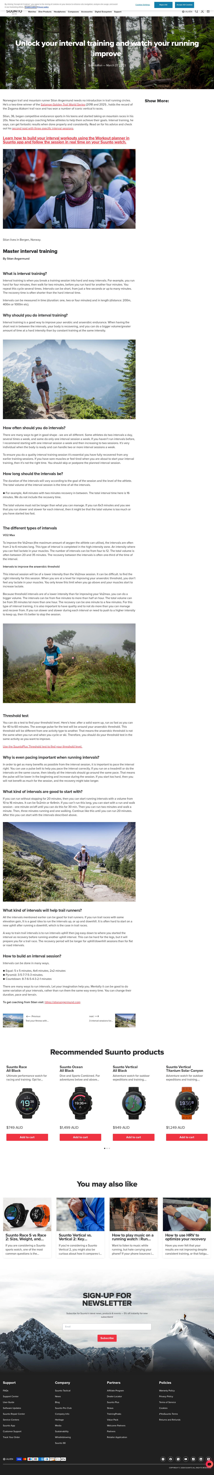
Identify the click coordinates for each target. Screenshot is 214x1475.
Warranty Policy (167, 1390)
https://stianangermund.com (62, 1002)
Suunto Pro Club (63, 1408)
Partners (111, 1431)
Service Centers (11, 1420)
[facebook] (170, 1459)
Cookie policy (30, 7)
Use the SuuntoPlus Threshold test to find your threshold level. (42, 746)
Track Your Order (11, 1437)
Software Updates (12, 1408)
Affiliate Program (115, 1390)
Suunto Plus (113, 1402)
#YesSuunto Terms (168, 1414)
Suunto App (9, 1425)
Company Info (62, 1414)
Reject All (163, 5)
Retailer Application (117, 1437)
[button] (104, 1148)
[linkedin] (201, 1459)
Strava (110, 1408)
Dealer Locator (114, 1396)
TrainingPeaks (114, 1414)
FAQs (5, 1390)
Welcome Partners (116, 1425)
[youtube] (185, 1459)
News (58, 1396)
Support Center (10, 1396)
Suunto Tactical (62, 1390)
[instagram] (163, 1459)
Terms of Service (167, 1402)
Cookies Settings (143, 5)
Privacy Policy (166, 1396)
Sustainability (62, 1431)
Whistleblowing (63, 1437)
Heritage (59, 1420)
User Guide (8, 1402)
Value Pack (112, 1420)
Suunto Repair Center (14, 1414)
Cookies (163, 1408)
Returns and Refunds (169, 1420)
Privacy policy (43, 7)
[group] (27, 1227)
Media (58, 1425)
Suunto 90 (60, 1443)
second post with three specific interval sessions (42, 128)
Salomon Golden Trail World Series (63, 104)
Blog (57, 1402)
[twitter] (178, 1459)
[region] (107, 5)
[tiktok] (193, 1459)
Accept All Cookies (184, 5)
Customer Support (12, 1431)
